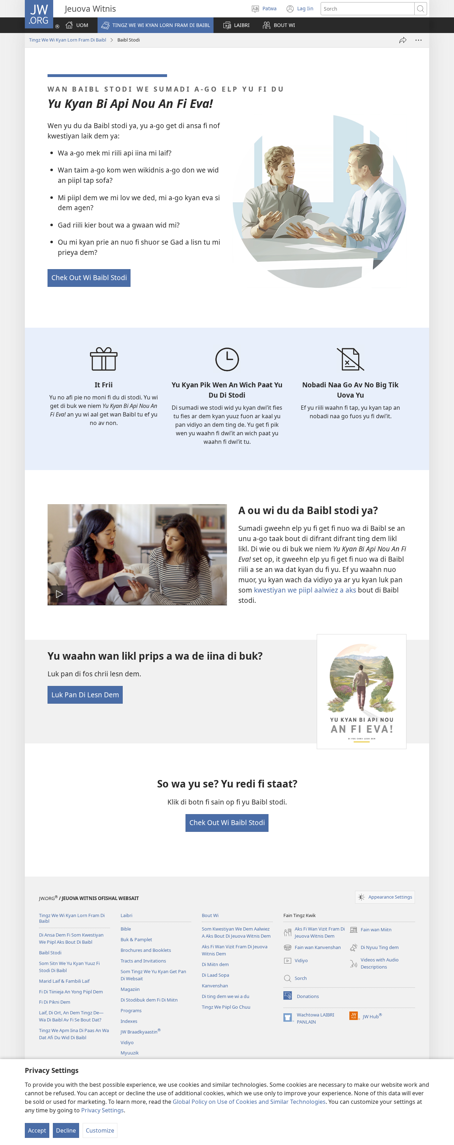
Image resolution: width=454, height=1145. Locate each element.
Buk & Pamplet (136, 939)
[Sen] (403, 40)
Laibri (126, 915)
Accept (37, 1130)
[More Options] (418, 40)
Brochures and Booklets (146, 950)
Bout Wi (210, 915)
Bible (126, 929)
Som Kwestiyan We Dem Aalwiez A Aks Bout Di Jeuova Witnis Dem (236, 932)
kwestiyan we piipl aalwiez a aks (305, 590)
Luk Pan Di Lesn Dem (85, 694)
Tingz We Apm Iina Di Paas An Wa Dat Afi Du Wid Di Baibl (74, 1034)
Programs (131, 1010)
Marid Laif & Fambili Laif (64, 981)
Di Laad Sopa (215, 975)
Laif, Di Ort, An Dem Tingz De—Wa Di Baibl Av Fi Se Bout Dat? (71, 1016)
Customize (100, 1130)
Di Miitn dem (215, 964)
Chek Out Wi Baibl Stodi (89, 277)
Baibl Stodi (50, 952)
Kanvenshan (215, 985)
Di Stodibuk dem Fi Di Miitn (149, 1000)
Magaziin (130, 989)
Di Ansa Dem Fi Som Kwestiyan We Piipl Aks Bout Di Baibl (71, 938)
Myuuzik (130, 1052)
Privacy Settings (102, 1110)
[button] (156, 25)
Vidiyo (127, 1042)
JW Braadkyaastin (141, 1032)
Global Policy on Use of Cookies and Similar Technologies (249, 1102)
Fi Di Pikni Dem (54, 1002)
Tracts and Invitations (143, 961)
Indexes (129, 1021)
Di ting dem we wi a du (225, 996)
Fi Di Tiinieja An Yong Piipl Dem (71, 991)
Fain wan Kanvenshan (312, 948)
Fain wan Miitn (370, 930)
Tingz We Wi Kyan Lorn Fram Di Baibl (67, 40)
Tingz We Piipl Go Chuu (226, 1007)
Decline (66, 1130)
